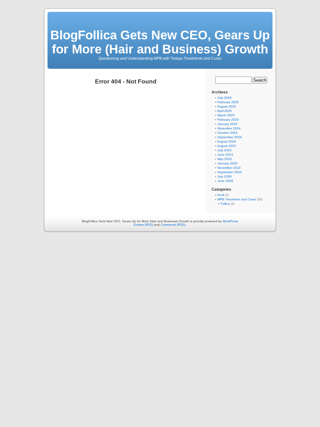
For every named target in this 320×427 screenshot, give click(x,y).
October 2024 (228, 132)
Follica (225, 203)
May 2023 (225, 159)
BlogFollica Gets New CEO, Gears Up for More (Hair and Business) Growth (160, 42)
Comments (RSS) (173, 224)
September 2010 (230, 172)
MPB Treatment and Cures (237, 199)
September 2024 (230, 137)
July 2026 (225, 97)
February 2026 (228, 102)
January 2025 (228, 124)
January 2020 (228, 163)
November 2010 (229, 167)
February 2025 (228, 119)
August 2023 (226, 146)
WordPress (230, 221)
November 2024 (229, 128)
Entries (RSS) (143, 224)
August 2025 (226, 106)
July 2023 (225, 150)
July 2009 (225, 176)
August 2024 (226, 141)
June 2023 (225, 154)
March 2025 (226, 115)
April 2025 (224, 111)
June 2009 (225, 181)
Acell (220, 195)
